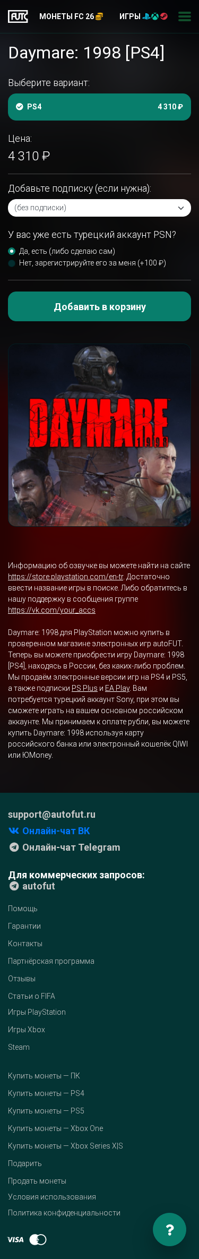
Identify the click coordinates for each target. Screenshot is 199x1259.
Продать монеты (37, 1181)
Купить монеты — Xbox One (55, 1128)
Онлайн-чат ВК (55, 830)
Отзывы (22, 978)
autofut (37, 886)
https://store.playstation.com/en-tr (65, 576)
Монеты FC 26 (67, 16)
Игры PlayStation (37, 1012)
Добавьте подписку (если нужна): (79, 188)
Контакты (25, 943)
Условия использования (52, 1197)
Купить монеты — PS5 (46, 1111)
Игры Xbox (26, 1029)
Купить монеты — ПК (44, 1076)
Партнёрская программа (51, 961)
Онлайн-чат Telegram (70, 847)
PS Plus (85, 688)
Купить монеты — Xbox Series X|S (65, 1146)
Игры (130, 16)
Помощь (23, 908)
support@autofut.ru (52, 814)
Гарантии (24, 926)
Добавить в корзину (100, 306)
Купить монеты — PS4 (46, 1093)
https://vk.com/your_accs (52, 610)
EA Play (117, 688)
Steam (19, 1047)
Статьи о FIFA (31, 996)
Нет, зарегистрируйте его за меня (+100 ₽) (92, 263)
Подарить (25, 1163)
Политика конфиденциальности (64, 1213)
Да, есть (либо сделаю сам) (67, 251)
